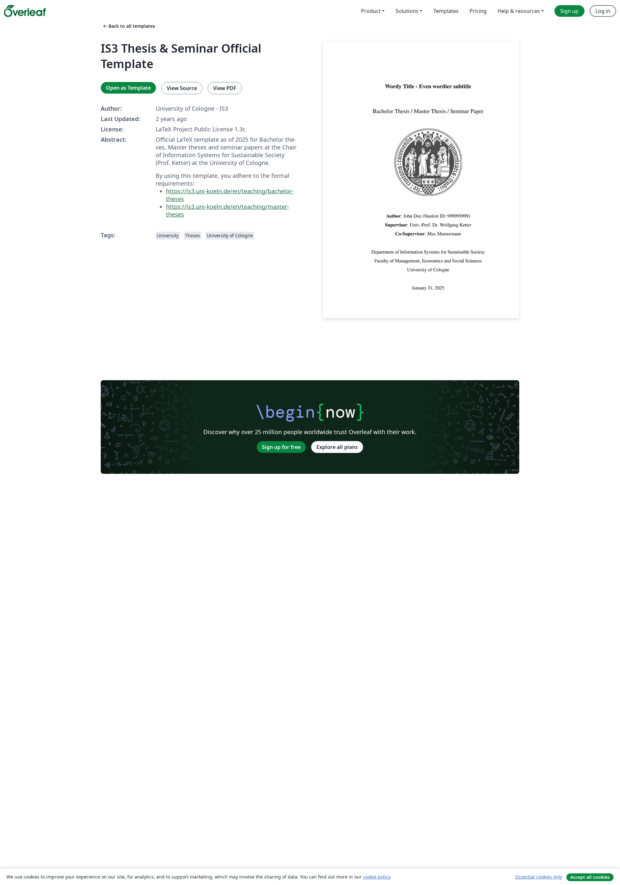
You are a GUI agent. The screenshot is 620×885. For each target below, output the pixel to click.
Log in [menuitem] (602, 11)
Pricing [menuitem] (478, 11)
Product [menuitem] (371, 11)
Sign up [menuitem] (569, 11)
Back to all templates (128, 26)
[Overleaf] (25, 11)
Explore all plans (337, 447)
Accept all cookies (590, 877)
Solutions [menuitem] (407, 11)
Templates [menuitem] (446, 11)
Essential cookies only (538, 877)
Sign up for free (281, 447)
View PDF (224, 88)
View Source (182, 88)
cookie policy (376, 877)
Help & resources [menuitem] (519, 11)
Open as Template (128, 87)
